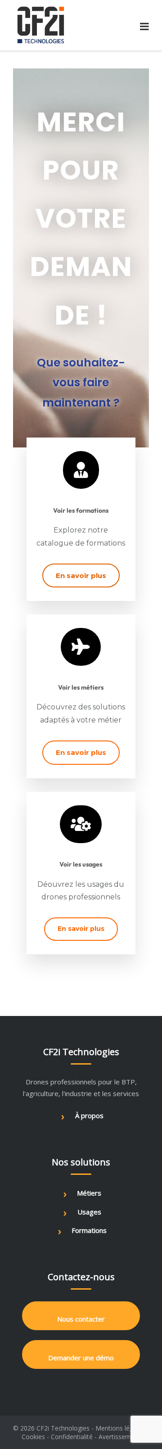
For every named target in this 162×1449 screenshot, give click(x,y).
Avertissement (119, 1436)
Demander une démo (81, 1357)
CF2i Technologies (63, 1428)
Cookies (33, 1436)
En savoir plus (81, 575)
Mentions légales (120, 1428)
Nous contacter (81, 1318)
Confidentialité (72, 1436)
